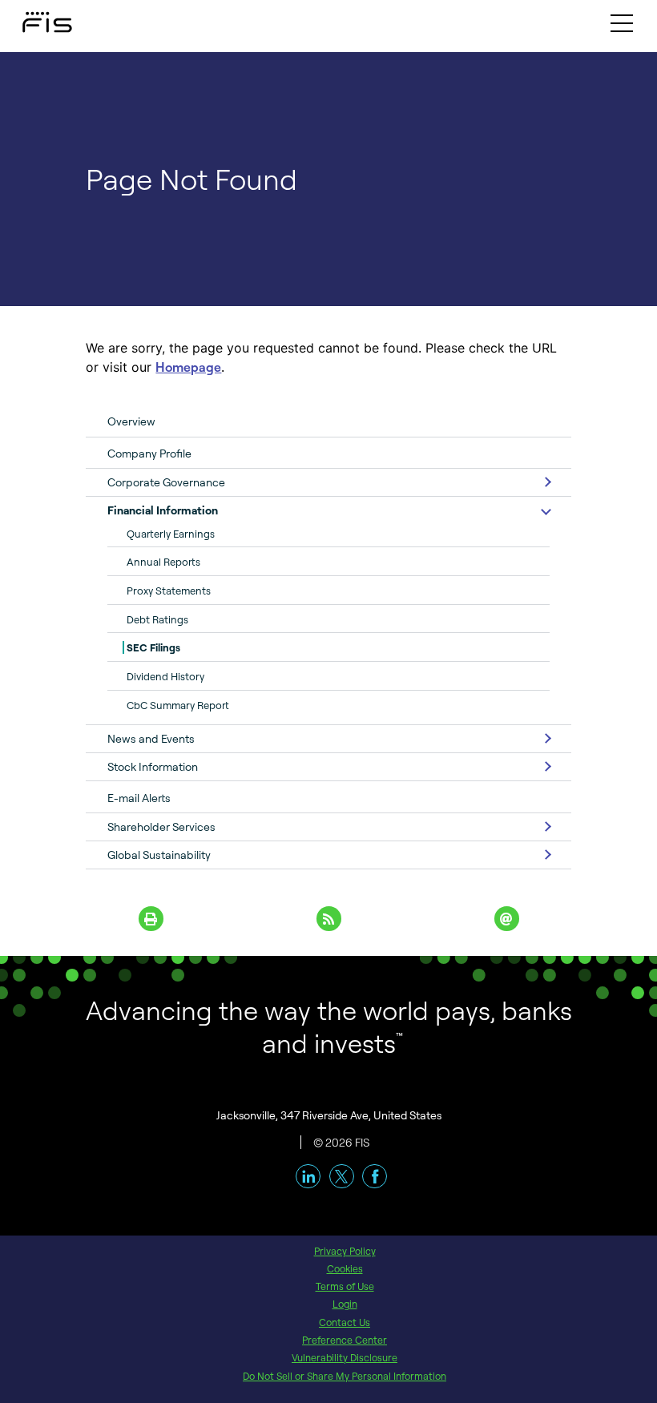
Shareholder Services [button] (161, 826)
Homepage (188, 367)
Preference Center (344, 1340)
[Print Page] (151, 918)
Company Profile (149, 453)
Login (345, 1303)
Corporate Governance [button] (166, 482)
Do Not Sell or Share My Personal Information (344, 1376)
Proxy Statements (169, 590)
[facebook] (374, 1176)
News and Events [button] (151, 738)
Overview (131, 421)
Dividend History (165, 676)
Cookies (345, 1268)
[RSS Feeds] (328, 918)
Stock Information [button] (152, 766)
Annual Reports (163, 561)
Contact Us (344, 1322)
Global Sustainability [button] (159, 854)
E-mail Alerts (139, 797)
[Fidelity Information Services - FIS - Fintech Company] (32, 18)
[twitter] (341, 1176)
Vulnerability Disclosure (344, 1357)
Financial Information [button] (162, 510)
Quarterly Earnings (171, 533)
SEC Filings (153, 647)
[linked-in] (308, 1176)
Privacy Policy (345, 1251)
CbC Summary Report (178, 705)
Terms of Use (345, 1286)
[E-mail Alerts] (506, 918)
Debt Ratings (157, 619)
